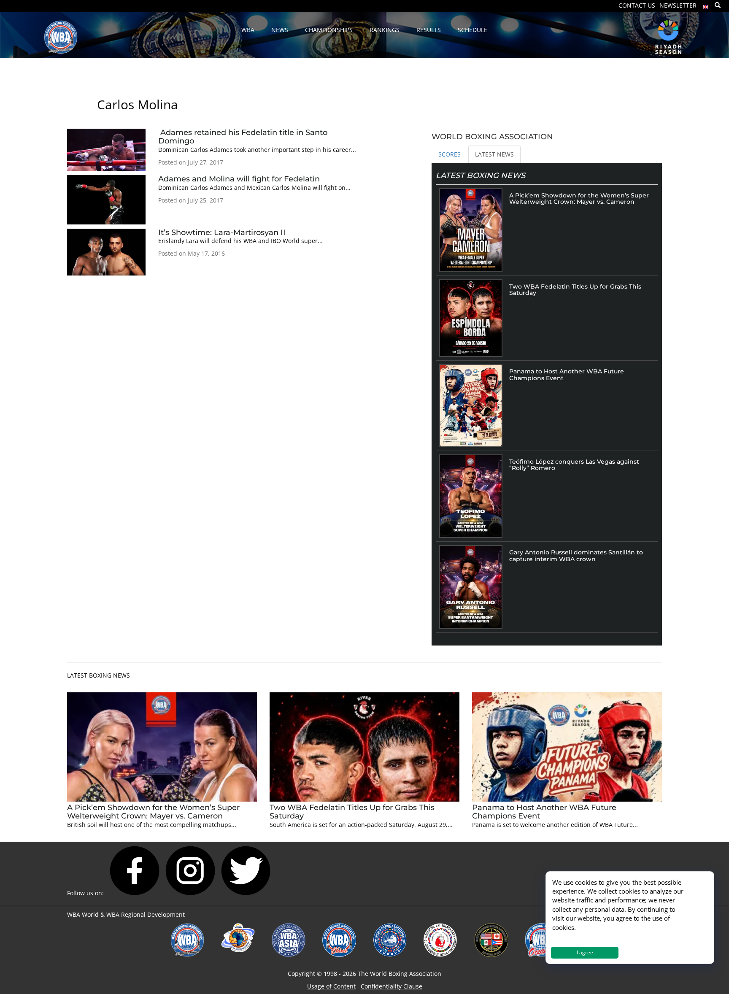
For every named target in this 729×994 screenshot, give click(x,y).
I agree (585, 952)
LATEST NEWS (494, 154)
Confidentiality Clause (391, 986)
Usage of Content (331, 986)
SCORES (449, 154)
